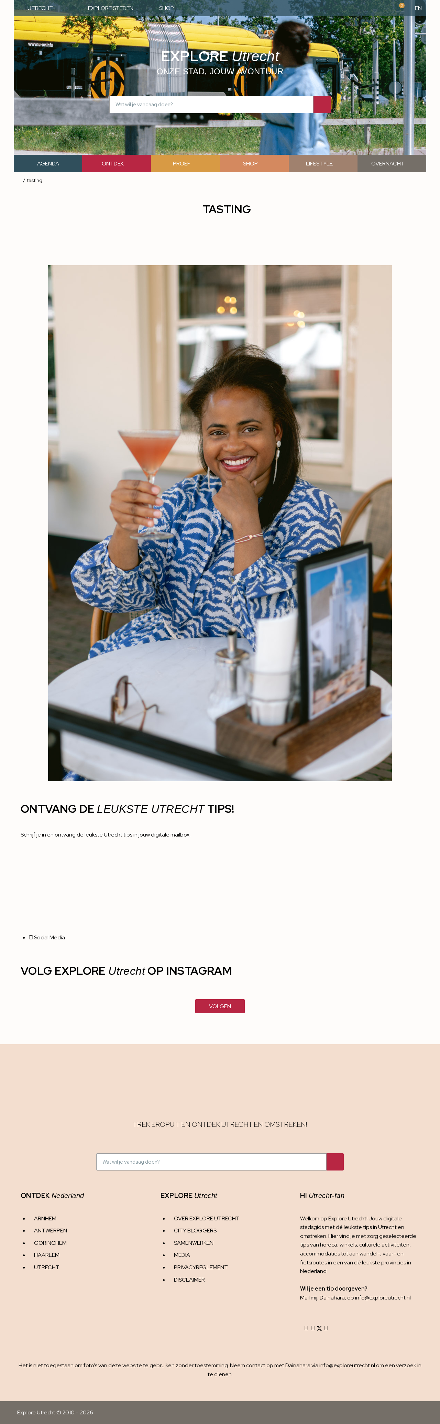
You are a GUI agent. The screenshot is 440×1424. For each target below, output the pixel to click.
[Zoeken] (322, 104)
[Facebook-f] (313, 1328)
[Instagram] (306, 1328)
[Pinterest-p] (326, 1328)
